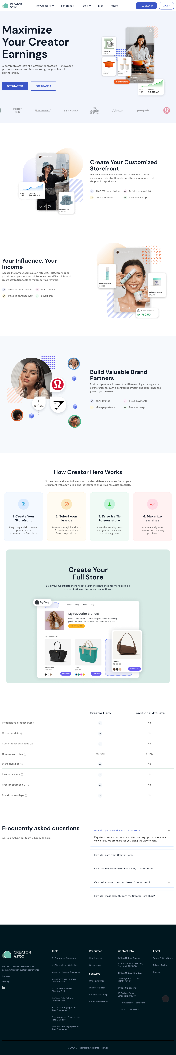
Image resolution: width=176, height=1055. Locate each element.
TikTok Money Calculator (64, 958)
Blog (101, 5)
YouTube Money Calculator (65, 965)
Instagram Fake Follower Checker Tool (64, 980)
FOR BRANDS (43, 86)
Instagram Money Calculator (66, 972)
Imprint (156, 972)
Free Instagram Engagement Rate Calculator (66, 1018)
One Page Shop (97, 981)
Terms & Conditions (163, 958)
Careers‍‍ (6, 976)
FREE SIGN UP (146, 5)
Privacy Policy (160, 965)
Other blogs (95, 965)
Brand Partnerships (98, 1001)
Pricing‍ (5, 981)
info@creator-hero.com (131, 1002)
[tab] (132, 836)
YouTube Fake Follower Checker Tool (63, 999)
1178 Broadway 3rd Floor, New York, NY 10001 (130, 962)
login (166, 5)
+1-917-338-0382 (128, 1009)
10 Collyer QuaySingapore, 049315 (127, 992)
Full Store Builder (97, 987)
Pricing (114, 5)
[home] (14, 5)
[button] (44, 5)
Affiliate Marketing (98, 994)
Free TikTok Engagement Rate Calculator (64, 1008)
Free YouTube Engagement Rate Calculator (65, 1028)
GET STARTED (15, 86)
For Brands (67, 5)
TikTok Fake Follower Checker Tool (62, 989)
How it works (95, 958)
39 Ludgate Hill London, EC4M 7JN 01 (130, 977)
